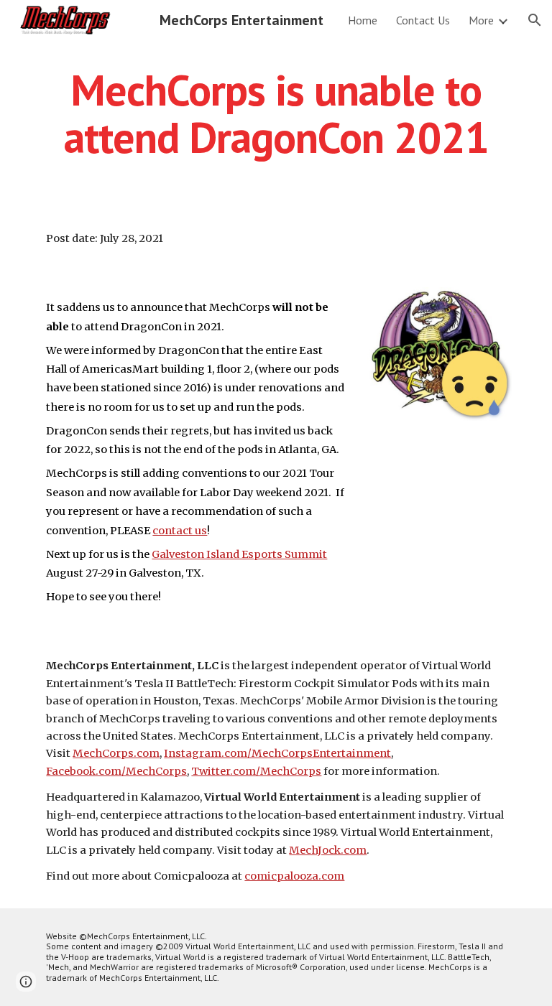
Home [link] (362, 20)
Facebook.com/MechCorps (116, 771)
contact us (179, 530)
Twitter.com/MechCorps (256, 771)
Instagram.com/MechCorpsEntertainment (277, 753)
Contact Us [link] (423, 20)
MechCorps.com (116, 753)
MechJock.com (328, 850)
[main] (275, 113)
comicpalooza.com (294, 876)
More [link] (481, 20)
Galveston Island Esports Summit (239, 554)
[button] (535, 20)
